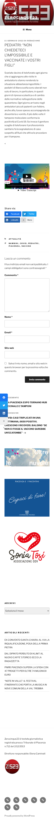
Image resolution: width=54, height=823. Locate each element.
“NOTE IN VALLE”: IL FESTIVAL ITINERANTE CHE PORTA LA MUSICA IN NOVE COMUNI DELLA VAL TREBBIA (25, 685)
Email (8, 332)
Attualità (15, 239)
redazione (33, 41)
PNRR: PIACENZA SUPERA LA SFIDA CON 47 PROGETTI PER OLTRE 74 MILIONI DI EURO (26, 671)
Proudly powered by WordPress (19, 815)
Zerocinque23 (21, 18)
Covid (23, 243)
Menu (29, 29)
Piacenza (14, 246)
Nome (8, 317)
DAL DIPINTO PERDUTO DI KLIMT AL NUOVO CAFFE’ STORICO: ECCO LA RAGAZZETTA (23, 657)
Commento (11, 275)
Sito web (9, 348)
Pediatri (33, 243)
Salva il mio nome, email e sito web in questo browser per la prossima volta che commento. (26, 367)
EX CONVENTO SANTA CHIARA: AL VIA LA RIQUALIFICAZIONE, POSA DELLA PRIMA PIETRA (27, 644)
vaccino (26, 246)
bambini (14, 243)
